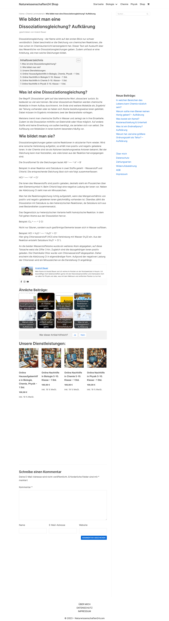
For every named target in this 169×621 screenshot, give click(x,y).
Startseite (98, 4)
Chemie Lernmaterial (35, 14)
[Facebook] (21, 282)
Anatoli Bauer (40, 32)
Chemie (124, 4)
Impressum (122, 174)
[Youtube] (28, 282)
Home (21, 14)
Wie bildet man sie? (31, 67)
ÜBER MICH (84, 604)
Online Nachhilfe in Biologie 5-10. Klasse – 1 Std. (44, 77)
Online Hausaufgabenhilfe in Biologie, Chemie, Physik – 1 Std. (51, 74)
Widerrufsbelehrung (126, 166)
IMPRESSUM (84, 611)
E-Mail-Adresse (57, 525)
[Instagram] (24, 282)
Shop (142, 4)
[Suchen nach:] (133, 14)
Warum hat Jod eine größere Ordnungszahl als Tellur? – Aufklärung (130, 137)
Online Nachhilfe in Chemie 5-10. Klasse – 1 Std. (44, 80)
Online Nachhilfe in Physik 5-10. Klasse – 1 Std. (44, 84)
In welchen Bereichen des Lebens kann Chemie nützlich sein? (131, 104)
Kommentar (26, 487)
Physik (134, 4)
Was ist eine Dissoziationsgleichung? (39, 64)
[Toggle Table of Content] (77, 60)
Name (22, 525)
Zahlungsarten (123, 162)
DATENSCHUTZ (85, 607)
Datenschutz (122, 158)
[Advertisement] (63, 434)
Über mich (121, 153)
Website (83, 525)
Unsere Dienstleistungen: (34, 70)
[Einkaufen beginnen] (148, 4)
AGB (118, 170)
